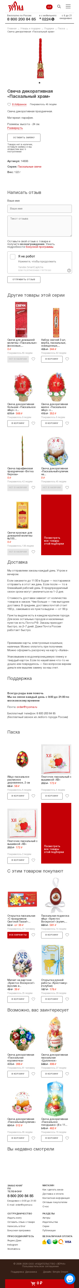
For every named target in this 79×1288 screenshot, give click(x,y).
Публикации (49, 1231)
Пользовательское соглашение (40, 1266)
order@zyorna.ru (27, 707)
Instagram (12, 1245)
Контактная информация (56, 1198)
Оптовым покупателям (54, 1202)
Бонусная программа (18, 1231)
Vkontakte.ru (13, 1249)
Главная (12, 29)
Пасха (61, 29)
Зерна (16, 6)
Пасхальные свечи (29, 167)
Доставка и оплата (53, 1194)
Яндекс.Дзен (14, 1241)
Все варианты (18, 935)
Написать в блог (16, 1226)
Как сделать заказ (52, 1190)
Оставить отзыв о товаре (21, 1222)
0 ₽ (49, 7)
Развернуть (15, 128)
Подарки (49, 29)
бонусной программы (39, 247)
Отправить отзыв (23, 280)
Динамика (31, 1272)
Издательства (50, 1222)
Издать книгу (14, 1218)
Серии (45, 1226)
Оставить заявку (24, 138)
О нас (45, 1207)
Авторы (46, 1218)
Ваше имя (13, 201)
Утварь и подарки (30, 29)
